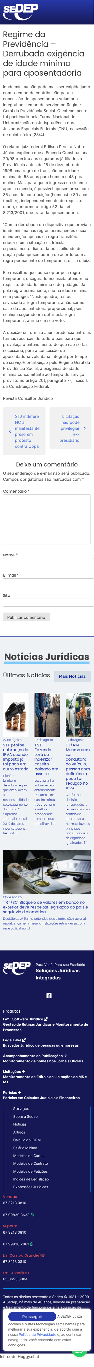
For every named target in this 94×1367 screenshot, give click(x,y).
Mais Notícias (72, 676)
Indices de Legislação (31, 1179)
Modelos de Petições (30, 1171)
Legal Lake (41, 1042)
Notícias (19, 1124)
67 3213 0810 (14, 1203)
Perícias (41, 1095)
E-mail (11, 575)
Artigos (19, 1132)
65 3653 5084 (15, 1279)
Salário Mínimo (25, 1148)
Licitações (45, 1076)
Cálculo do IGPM (27, 1140)
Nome (10, 555)
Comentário (16, 491)
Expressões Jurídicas (30, 1187)
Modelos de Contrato (30, 1163)
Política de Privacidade (37, 1334)
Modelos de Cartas (28, 1155)
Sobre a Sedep (25, 1116)
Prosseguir (32, 1316)
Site (6, 595)
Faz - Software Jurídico (45, 1024)
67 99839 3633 (16, 1215)
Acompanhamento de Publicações (43, 1058)
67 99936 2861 (16, 1244)
